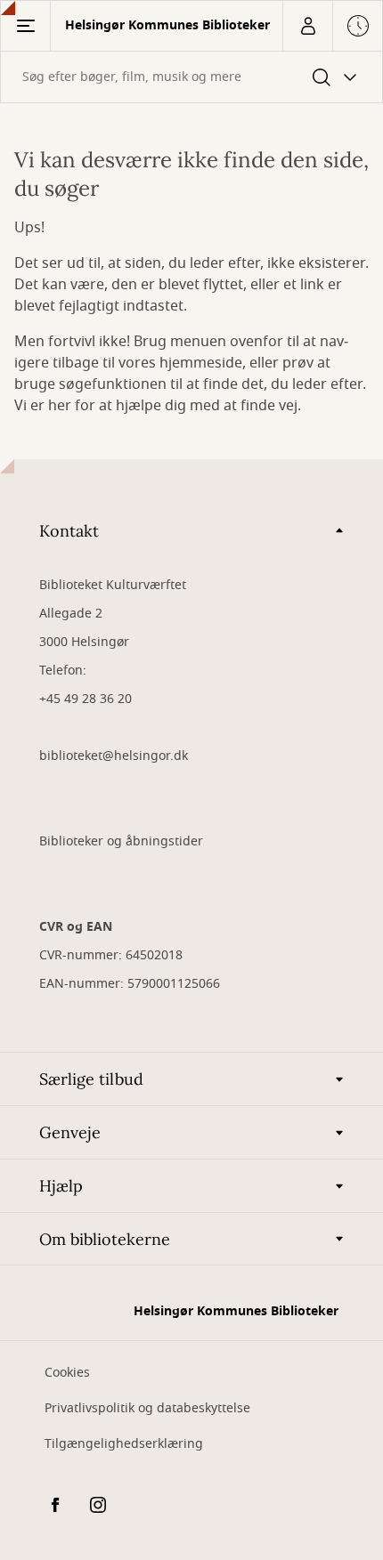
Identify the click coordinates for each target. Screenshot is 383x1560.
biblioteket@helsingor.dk (113, 756)
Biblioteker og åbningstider (121, 841)
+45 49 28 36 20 (85, 699)
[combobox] (191, 77)
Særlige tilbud (91, 1079)
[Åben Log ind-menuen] (307, 26)
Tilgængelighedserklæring (124, 1444)
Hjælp (61, 1186)
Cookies (67, 1372)
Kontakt (69, 531)
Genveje (70, 1132)
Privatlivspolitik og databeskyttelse (147, 1408)
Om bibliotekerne (104, 1239)
